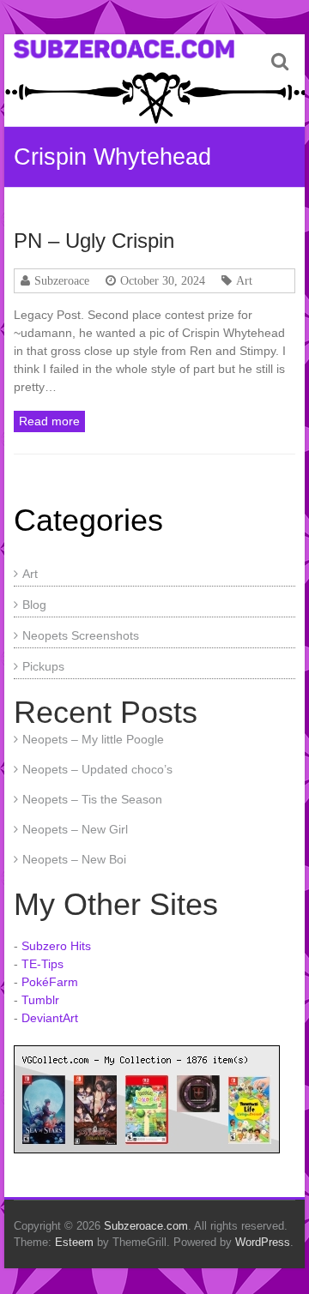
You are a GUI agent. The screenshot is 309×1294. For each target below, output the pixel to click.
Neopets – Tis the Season (92, 799)
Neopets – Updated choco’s (97, 769)
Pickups (43, 666)
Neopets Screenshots (80, 635)
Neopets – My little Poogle (93, 739)
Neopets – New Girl (75, 829)
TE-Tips (42, 964)
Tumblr (40, 1000)
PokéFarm (49, 982)
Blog (34, 604)
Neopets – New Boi (74, 859)
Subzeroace (61, 280)
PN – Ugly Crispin (94, 240)
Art (244, 280)
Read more (49, 421)
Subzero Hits (56, 946)
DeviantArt (49, 1018)
